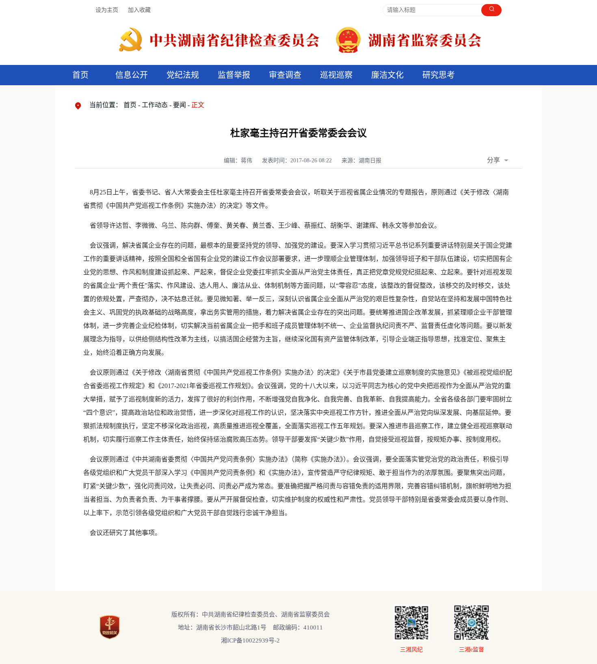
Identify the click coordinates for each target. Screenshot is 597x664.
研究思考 (438, 75)
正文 (197, 104)
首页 (80, 75)
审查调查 (285, 75)
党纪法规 (183, 75)
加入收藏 (139, 10)
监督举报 (234, 75)
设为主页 (106, 10)
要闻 (179, 104)
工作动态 (155, 104)
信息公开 (131, 75)
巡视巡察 (336, 75)
